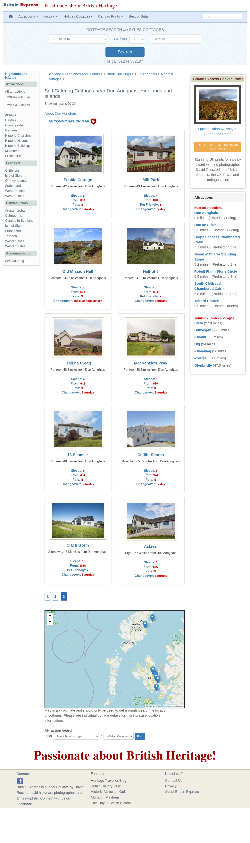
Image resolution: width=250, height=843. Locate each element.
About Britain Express (182, 791)
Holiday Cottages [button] (76, 16)
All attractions (15, 91)
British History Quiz (106, 785)
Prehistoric (13, 156)
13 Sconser (77, 455)
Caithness (12, 170)
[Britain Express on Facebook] (20, 780)
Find (48, 736)
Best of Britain (140, 16)
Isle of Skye (13, 175)
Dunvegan (202, 330)
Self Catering (14, 261)
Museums (12, 151)
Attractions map (18, 96)
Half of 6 (151, 271)
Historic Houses (17, 141)
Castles (10, 120)
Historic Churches (18, 135)
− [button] (50, 621)
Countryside (14, 125)
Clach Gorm (78, 545)
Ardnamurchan (15, 210)
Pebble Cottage (78, 180)
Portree (200, 358)
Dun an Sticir (205, 225)
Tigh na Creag (78, 363)
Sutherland (13, 186)
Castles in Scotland (19, 220)
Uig (197, 344)
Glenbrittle (203, 365)
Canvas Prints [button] (109, 16)
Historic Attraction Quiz (109, 791)
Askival (151, 546)
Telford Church (206, 301)
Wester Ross (14, 196)
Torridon (11, 236)
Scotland (54, 74)
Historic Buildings (117, 74)
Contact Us (173, 780)
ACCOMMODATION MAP (68, 121)
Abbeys (10, 115)
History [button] (50, 16)
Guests (121, 39)
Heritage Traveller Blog (108, 780)
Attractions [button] (27, 16)
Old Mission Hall (77, 271)
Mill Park (151, 180)
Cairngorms (13, 215)
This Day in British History (111, 802)
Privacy (171, 785)
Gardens (11, 130)
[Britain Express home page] (21, 5)
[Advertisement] (21, 328)
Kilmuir (200, 337)
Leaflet (149, 706)
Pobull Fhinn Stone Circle (215, 271)
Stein (198, 323)
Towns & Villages (17, 105)
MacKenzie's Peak (150, 363)
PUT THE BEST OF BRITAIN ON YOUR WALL (218, 146)
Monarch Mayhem (105, 797)
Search (125, 52)
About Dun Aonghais (61, 113)
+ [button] (50, 615)
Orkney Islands (16, 181)
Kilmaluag (202, 351)
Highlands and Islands (82, 74)
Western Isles (15, 191)
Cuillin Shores (151, 455)
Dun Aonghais (146, 74)
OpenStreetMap (163, 706)
